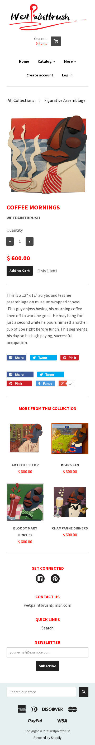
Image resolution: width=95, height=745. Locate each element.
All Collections (21, 100)
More (69, 61)
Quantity (15, 230)
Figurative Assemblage (65, 100)
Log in (67, 75)
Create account (39, 75)
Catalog (45, 61)
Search (47, 627)
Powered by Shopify (47, 737)
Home (24, 61)
